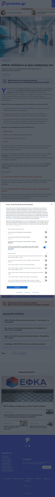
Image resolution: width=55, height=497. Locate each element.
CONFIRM (17, 287)
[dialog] (27, 248)
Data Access (27, 292)
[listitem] (27, 229)
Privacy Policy (36, 292)
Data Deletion (19, 292)
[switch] (45, 232)
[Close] (52, 204)
